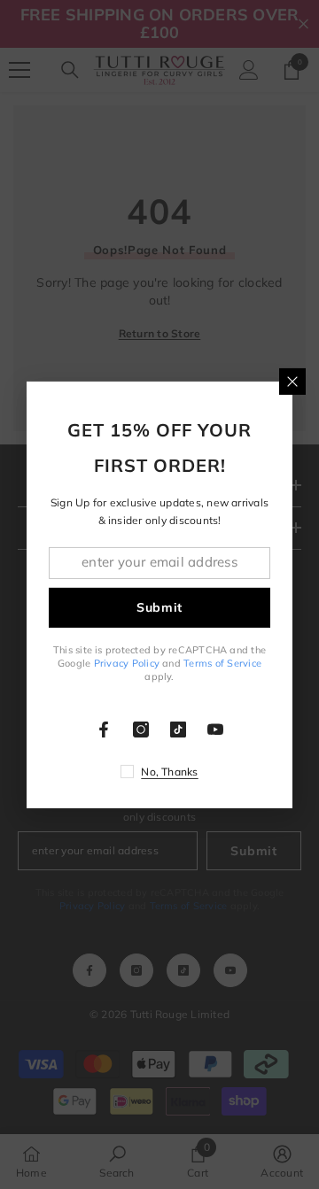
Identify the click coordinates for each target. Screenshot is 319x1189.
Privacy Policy (127, 663)
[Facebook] (103, 729)
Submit (159, 607)
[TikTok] (178, 729)
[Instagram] (141, 729)
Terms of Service (222, 663)
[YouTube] (215, 729)
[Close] (292, 380)
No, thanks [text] (169, 771)
